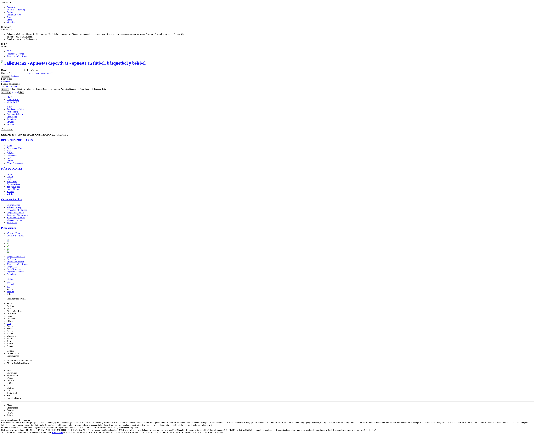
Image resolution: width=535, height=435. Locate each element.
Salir (21, 92)
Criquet (10, 174)
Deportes (11, 7)
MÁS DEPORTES (11, 168)
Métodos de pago (14, 207)
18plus (10, 279)
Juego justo (12, 266)
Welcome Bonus (14, 233)
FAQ (9, 51)
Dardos (10, 176)
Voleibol (10, 194)
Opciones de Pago (15, 114)
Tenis (9, 150)
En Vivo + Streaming (16, 10)
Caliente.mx (57, 432)
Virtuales (10, 22)
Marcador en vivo (14, 220)
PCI (8, 286)
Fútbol (9, 145)
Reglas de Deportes (15, 54)
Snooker (10, 191)
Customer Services (11, 199)
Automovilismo (13, 184)
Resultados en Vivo (15, 109)
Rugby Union (13, 189)
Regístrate (15, 76)
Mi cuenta (5, 81)
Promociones (12, 112)
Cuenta (5, 89)
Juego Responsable (15, 212)
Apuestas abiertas (9, 86)
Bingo (9, 20)
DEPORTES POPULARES (17, 140)
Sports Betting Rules (16, 217)
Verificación (12, 117)
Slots (9, 17)
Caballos (10, 153)
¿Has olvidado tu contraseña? (40, 73)
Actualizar (6, 92)
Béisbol (10, 161)
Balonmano (12, 181)
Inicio (9, 107)
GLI (8, 281)
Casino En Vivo (14, 15)
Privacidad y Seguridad (17, 210)
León (9, 323)
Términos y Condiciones (17, 56)
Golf (9, 179)
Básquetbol (12, 155)
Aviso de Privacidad (15, 261)
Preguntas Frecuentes (16, 256)
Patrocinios (11, 119)
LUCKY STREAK (15, 236)
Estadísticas (12, 222)
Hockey (10, 158)
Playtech (10, 284)
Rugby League (13, 186)
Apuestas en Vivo (14, 148)
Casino (10, 12)
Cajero (15, 92)
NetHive (10, 291)
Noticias (10, 124)
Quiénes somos (13, 205)
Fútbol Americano (15, 163)
